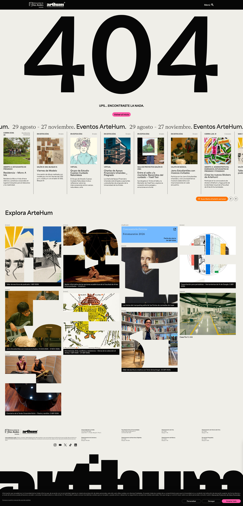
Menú (207, 5)
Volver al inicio (121, 114)
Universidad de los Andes (11, 437)
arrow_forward (236, 199)
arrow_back (231, 199)
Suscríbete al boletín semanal (213, 199)
